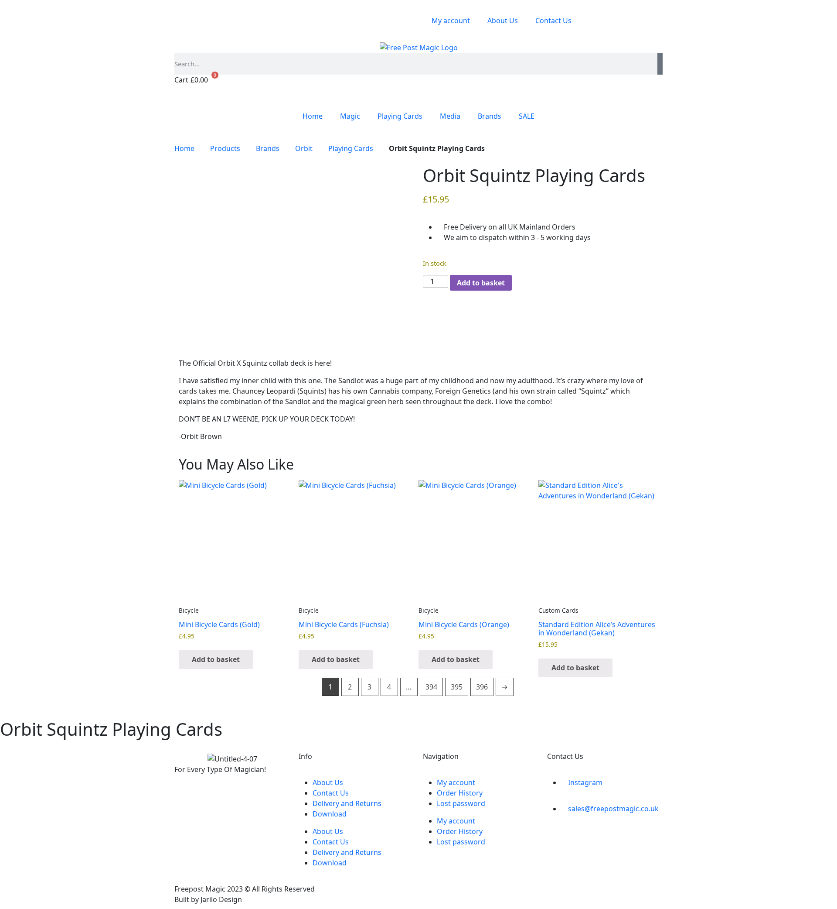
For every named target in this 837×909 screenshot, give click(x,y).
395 (457, 687)
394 (431, 687)
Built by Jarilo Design (208, 899)
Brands (489, 116)
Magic (350, 116)
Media (450, 116)
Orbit (304, 148)
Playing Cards (400, 116)
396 (482, 687)
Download (330, 814)
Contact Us (553, 20)
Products (225, 148)
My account (451, 20)
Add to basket (481, 283)
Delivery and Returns (347, 803)
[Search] (660, 64)
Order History (460, 793)
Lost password (461, 803)
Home (313, 116)
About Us (502, 20)
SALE (526, 116)
